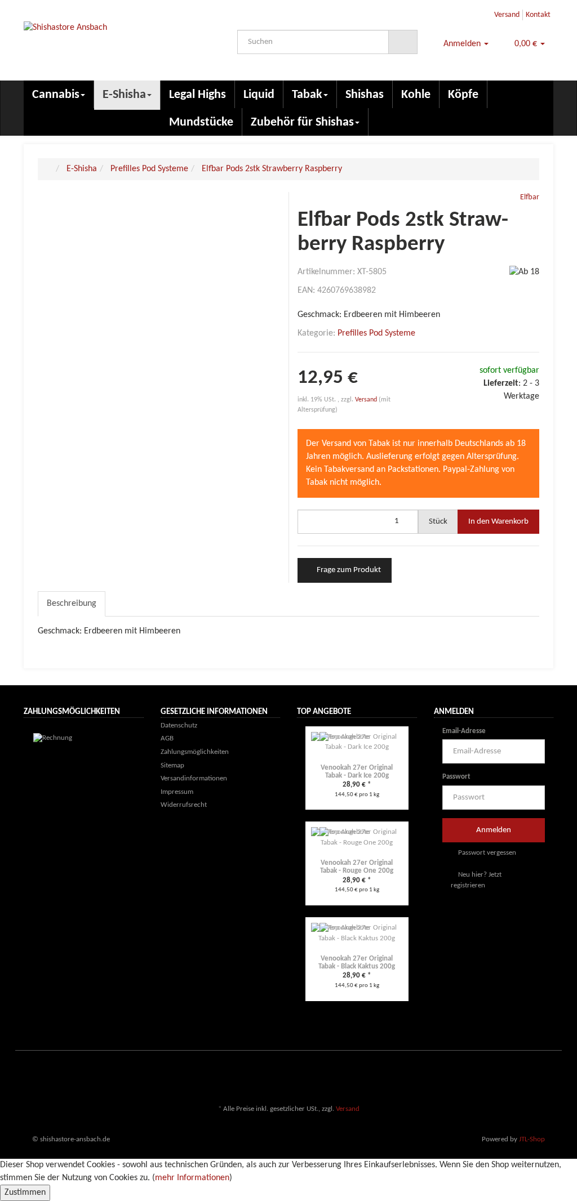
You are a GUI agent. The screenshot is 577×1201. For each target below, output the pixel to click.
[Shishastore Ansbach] (106, 46)
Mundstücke (201, 122)
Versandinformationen (194, 778)
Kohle (415, 94)
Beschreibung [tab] (71, 603)
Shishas (364, 94)
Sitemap (172, 765)
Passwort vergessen (486, 852)
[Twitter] (513, 1076)
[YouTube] (547, 1076)
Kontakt (538, 15)
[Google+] (530, 1076)
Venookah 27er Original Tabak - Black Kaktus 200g (356, 962)
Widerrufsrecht (184, 805)
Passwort (456, 776)
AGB (167, 738)
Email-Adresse (464, 731)
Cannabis (55, 94)
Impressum (177, 792)
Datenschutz (179, 725)
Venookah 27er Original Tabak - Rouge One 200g (356, 866)
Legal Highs (197, 94)
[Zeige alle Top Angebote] (413, 713)
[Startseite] (49, 168)
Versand (507, 15)
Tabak (307, 94)
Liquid (258, 94)
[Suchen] (403, 42)
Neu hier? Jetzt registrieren (476, 880)
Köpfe (463, 94)
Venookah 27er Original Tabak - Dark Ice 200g (357, 771)
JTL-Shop (532, 1139)
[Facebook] (496, 1076)
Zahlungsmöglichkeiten (195, 752)
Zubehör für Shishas (302, 122)
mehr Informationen (192, 1177)
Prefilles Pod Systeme (376, 333)
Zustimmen (25, 1192)
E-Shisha (124, 94)
